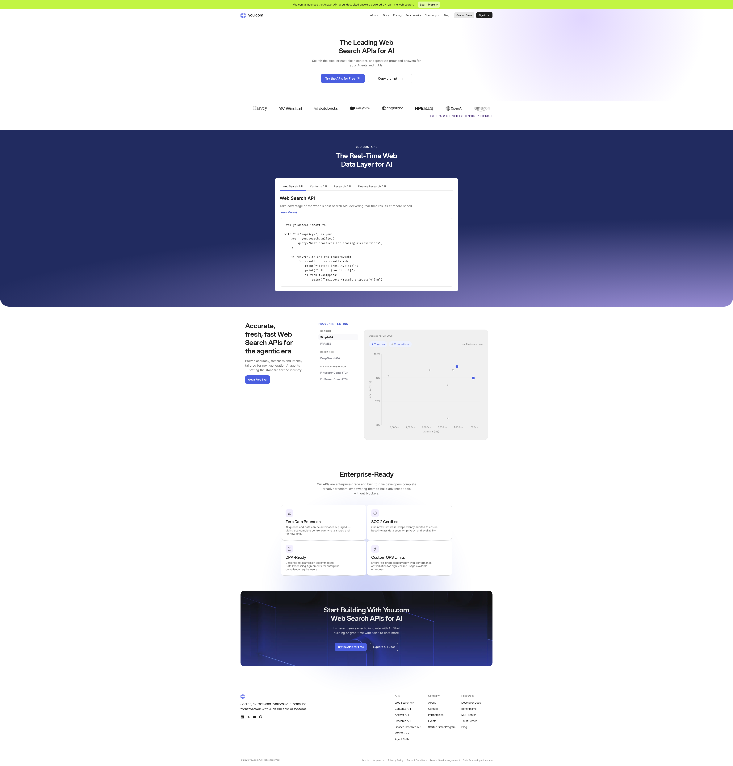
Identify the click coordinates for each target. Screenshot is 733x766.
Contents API (403, 709)
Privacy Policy (396, 760)
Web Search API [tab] (293, 186)
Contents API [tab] (318, 186)
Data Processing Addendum (477, 760)
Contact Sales (464, 15)
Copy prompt (387, 78)
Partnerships (435, 715)
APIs (373, 15)
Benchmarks (413, 15)
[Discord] (255, 717)
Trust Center (469, 721)
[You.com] (274, 696)
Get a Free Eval (257, 379)
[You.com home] (252, 15)
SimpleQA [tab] (326, 337)
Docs (386, 15)
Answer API (402, 715)
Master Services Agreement (445, 760)
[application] (426, 393)
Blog (447, 15)
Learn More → (429, 4)
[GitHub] (261, 717)
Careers (433, 709)
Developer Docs (471, 702)
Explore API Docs (384, 646)
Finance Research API (408, 727)
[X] (248, 717)
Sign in (482, 15)
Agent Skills (402, 739)
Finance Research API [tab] (372, 186)
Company (431, 15)
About (432, 702)
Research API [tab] (342, 186)
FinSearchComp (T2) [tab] (334, 372)
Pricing (397, 15)
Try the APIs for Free (340, 78)
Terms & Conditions (417, 760)
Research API (403, 721)
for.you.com (379, 760)
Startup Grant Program (441, 727)
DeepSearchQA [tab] (330, 358)
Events (432, 721)
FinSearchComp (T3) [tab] (334, 379)
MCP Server (402, 733)
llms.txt (366, 760)
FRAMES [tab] (325, 343)
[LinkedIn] (242, 717)
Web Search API (404, 702)
